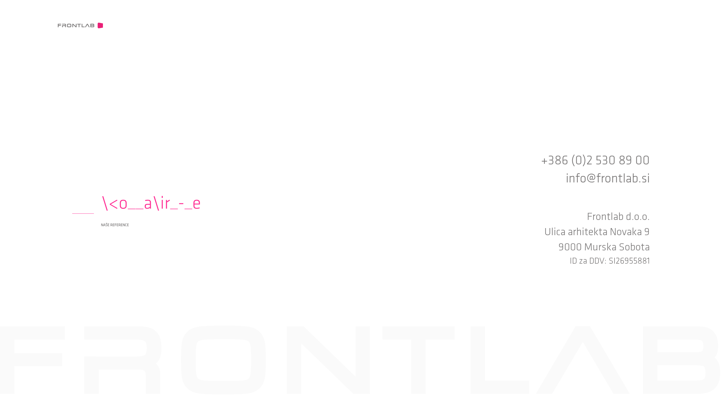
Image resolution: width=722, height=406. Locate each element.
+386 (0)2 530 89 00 (595, 160)
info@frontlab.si (608, 178)
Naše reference (115, 225)
